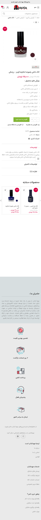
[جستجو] (4, 13)
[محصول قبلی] (38, 22)
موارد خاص (35, 511)
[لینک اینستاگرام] (23, 436)
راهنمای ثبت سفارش (33, 503)
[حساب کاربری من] (7, 7)
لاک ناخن (11, 18)
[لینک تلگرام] (29, 138)
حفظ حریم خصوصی (33, 484)
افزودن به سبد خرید (21, 119)
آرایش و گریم (30, 18)
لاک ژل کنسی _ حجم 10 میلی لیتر (31, 207)
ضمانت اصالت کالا (33, 480)
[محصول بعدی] (34, 22)
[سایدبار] (38, 158)
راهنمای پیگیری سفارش (32, 507)
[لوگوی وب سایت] (20, 7)
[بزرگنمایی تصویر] (35, 59)
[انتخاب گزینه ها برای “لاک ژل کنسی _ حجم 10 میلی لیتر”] (24, 190)
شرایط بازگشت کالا (33, 475)
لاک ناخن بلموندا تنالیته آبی (12, 207)
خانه (38, 18)
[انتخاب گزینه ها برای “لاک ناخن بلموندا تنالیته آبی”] (5, 190)
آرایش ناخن (20, 18)
